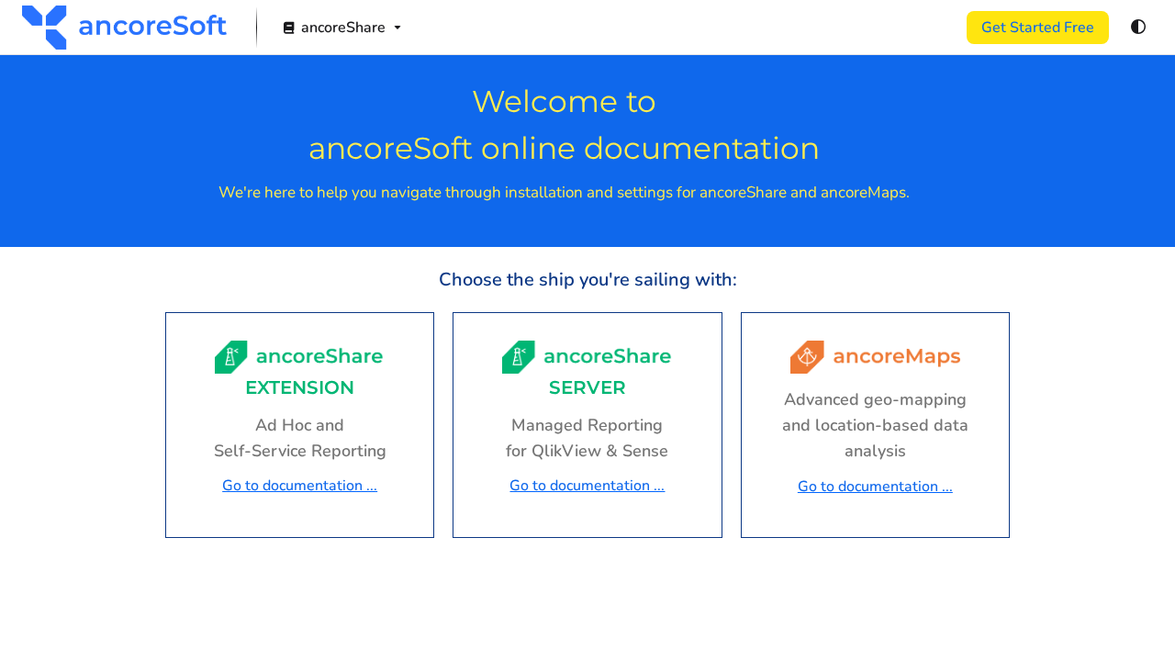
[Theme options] (1138, 27)
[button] (1133, 615)
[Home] (124, 28)
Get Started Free (1037, 27)
